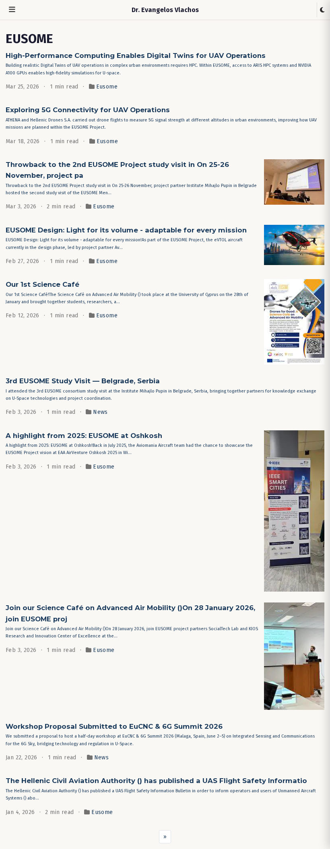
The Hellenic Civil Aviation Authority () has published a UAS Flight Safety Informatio (156, 781)
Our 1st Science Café (42, 284)
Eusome (107, 86)
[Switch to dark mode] (322, 10)
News (100, 412)
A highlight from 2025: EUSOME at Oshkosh (84, 436)
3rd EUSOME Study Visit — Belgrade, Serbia (83, 381)
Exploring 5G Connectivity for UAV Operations (88, 110)
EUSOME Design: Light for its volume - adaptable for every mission (126, 230)
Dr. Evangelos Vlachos (165, 10)
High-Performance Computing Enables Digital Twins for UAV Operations (136, 55)
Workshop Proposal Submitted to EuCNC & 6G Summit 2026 (114, 726)
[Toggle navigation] (12, 10)
